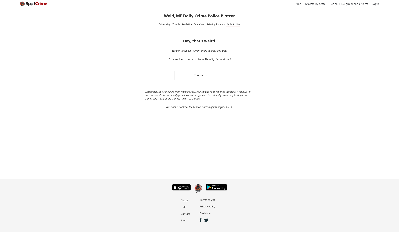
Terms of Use (207, 200)
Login (375, 4)
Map (298, 4)
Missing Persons (216, 24)
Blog (183, 220)
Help (183, 207)
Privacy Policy (207, 206)
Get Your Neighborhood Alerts (348, 4)
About (184, 200)
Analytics (187, 24)
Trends (176, 24)
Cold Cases (199, 24)
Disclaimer (206, 213)
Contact (185, 214)
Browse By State (315, 4)
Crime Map (165, 24)
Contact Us (200, 75)
